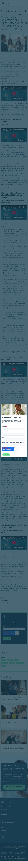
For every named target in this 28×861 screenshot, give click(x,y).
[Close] (24, 406)
